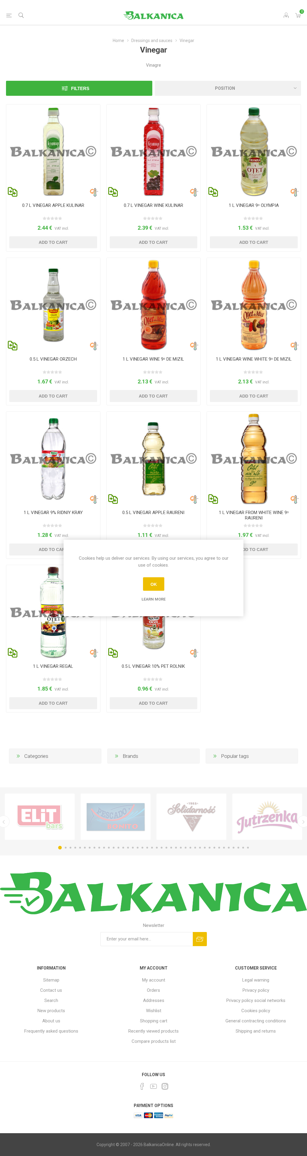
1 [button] (60, 847)
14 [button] (123, 848)
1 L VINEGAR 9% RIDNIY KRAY (53, 512)
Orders (153, 990)
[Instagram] (165, 1086)
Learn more (153, 599)
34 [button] (219, 848)
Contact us (51, 990)
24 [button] (171, 848)
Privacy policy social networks (255, 1000)
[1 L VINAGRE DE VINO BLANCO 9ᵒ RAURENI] (254, 459)
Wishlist (153, 1010)
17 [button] (138, 848)
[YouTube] (153, 1086)
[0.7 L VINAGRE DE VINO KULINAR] (154, 151)
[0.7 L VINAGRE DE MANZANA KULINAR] (53, 151)
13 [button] (118, 848)
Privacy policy (256, 990)
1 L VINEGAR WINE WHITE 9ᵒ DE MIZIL (254, 359)
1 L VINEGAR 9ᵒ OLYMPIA (254, 205)
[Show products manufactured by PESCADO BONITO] (116, 817)
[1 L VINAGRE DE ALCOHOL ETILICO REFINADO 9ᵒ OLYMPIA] (254, 151)
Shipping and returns (256, 1031)
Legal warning (255, 980)
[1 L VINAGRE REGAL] (53, 612)
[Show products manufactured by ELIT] (40, 817)
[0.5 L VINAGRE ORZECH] (53, 305)
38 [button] (238, 848)
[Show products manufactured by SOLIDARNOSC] (191, 817)
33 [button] (214, 848)
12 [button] (114, 848)
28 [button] (190, 848)
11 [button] (109, 848)
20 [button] (152, 848)
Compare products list (154, 1041)
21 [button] (157, 848)
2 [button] (66, 848)
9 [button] (99, 848)
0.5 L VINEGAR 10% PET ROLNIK (153, 666)
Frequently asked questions (51, 1031)
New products (51, 1010)
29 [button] (195, 848)
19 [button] (147, 848)
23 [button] (166, 848)
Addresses (153, 1000)
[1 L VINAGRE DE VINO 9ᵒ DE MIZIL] (154, 305)
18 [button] (142, 848)
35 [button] (224, 848)
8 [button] (94, 848)
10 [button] (104, 848)
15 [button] (128, 848)
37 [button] (233, 848)
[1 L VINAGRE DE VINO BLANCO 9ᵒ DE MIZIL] (254, 305)
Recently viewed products (153, 1031)
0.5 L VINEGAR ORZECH (53, 359)
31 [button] (205, 848)
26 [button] (181, 848)
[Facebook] (142, 1086)
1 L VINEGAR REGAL (53, 666)
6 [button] (85, 848)
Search (51, 1000)
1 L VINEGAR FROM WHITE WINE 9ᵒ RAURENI (254, 515)
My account (153, 980)
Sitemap (51, 980)
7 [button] (90, 848)
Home (118, 40)
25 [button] (176, 848)
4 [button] (75, 848)
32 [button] (209, 848)
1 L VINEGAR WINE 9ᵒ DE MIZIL (153, 359)
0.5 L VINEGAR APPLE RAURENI (153, 512)
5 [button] (80, 848)
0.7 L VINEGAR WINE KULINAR (153, 205)
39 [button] (243, 848)
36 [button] (229, 848)
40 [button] (248, 848)
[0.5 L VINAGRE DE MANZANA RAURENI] (154, 459)
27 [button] (185, 848)
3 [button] (70, 848)
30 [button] (200, 848)
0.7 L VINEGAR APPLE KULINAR (53, 205)
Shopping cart (153, 1021)
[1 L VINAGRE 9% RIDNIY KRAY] (53, 459)
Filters (80, 88)
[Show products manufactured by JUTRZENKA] (267, 817)
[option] (40, 817)
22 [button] (161, 848)
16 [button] (133, 848)
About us (51, 1021)
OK (154, 584)
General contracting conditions (255, 1021)
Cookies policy (255, 1010)
